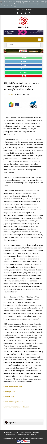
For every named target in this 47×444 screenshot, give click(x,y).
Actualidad (9, 94)
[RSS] (29, 12)
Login (17, 9)
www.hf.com (9, 397)
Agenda (12, 422)
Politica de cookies (25, 432)
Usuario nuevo (26, 9)
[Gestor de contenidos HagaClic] (23, 441)
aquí (15, 6)
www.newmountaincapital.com (16, 407)
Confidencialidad (10, 435)
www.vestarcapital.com (13, 402)
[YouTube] (25, 12)
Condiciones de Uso (23, 435)
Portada (33, 435)
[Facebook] (17, 12)
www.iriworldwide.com (13, 386)
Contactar (36, 432)
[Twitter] (21, 12)
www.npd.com (9, 392)
